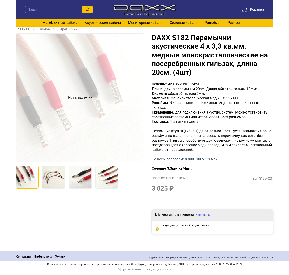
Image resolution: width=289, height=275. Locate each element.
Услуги (60, 257)
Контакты (23, 257)
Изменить (202, 214)
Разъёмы (212, 22)
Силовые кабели (184, 22)
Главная (23, 29)
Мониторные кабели (145, 22)
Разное (234, 22)
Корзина (257, 9)
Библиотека (43, 257)
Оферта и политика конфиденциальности (144, 269)
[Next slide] (137, 97)
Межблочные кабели (60, 22)
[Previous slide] (23, 97)
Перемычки (67, 29)
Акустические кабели (103, 22)
